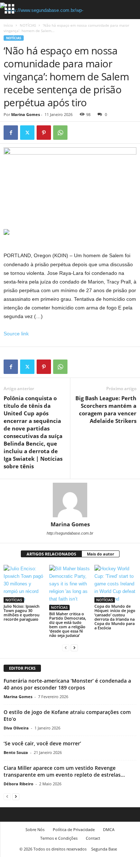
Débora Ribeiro (18, 783)
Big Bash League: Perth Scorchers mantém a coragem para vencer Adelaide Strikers (105, 409)
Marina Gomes (25, 114)
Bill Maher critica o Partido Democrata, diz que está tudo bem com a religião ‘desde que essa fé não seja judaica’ (67, 624)
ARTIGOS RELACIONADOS (51, 554)
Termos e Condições (59, 838)
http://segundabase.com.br (70, 533)
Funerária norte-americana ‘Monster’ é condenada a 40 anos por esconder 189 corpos (67, 684)
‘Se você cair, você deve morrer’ (42, 743)
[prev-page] (65, 647)
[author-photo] (70, 500)
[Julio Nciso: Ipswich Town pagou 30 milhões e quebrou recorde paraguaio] (25, 584)
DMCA (109, 829)
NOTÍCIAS (28, 25)
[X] (27, 132)
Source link (16, 333)
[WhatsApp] (60, 132)
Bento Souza (16, 752)
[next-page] (74, 647)
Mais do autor (100, 554)
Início (8, 25)
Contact (93, 838)
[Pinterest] (44, 132)
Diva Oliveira (16, 728)
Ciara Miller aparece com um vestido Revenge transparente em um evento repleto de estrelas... (64, 771)
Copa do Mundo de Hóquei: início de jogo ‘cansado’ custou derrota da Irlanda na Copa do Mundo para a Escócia (114, 616)
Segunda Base (104, 849)
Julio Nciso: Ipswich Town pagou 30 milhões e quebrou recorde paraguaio (21, 612)
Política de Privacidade (74, 829)
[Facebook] (11, 132)
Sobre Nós (35, 829)
